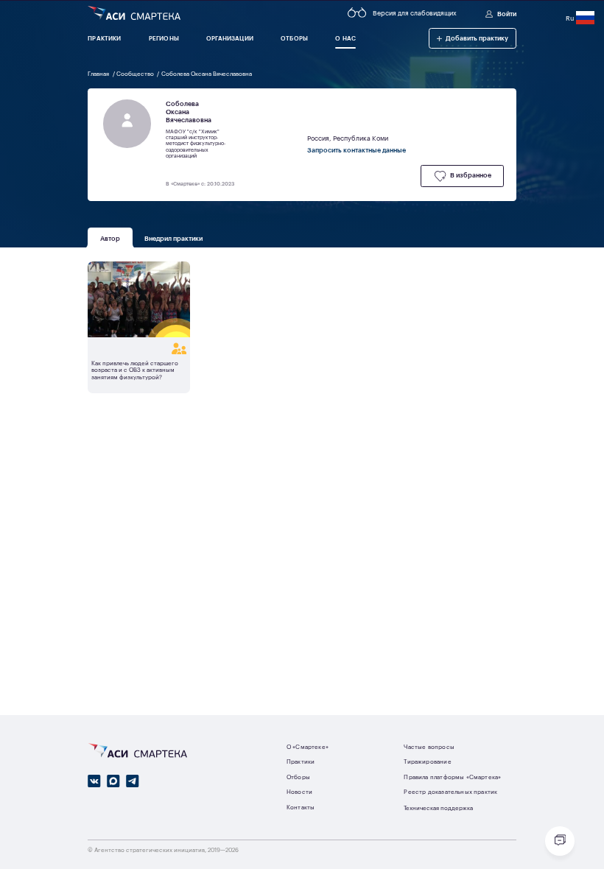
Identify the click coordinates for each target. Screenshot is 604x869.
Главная (99, 73)
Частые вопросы (429, 746)
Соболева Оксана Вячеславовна (206, 73)
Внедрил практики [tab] (174, 237)
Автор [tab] (110, 237)
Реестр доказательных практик (450, 791)
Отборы (298, 777)
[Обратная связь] (560, 841)
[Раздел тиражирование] (139, 348)
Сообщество (135, 73)
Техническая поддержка (438, 807)
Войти (506, 13)
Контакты (301, 807)
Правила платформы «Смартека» (452, 777)
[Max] (113, 781)
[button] (472, 38)
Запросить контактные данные (356, 150)
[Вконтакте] (94, 781)
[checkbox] (462, 175)
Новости (299, 791)
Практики (301, 761)
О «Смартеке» (308, 746)
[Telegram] (132, 781)
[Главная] (134, 13)
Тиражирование (427, 761)
